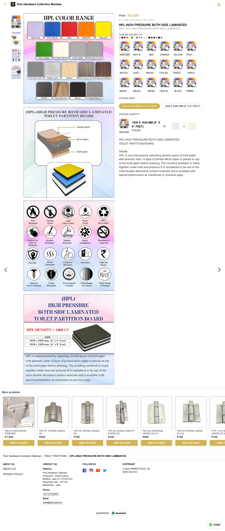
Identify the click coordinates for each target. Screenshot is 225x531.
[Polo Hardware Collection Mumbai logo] (13, 4)
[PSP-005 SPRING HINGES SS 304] (191, 421)
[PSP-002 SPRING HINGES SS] (87, 421)
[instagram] (91, 470)
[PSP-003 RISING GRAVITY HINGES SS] (122, 421)
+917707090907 (51, 493)
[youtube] (98, 470)
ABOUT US (9, 468)
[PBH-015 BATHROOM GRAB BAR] (19, 421)
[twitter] (104, 470)
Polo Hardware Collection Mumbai (39, 4)
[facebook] (84, 470)
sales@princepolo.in (52, 502)
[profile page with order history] (219, 4)
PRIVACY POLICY (13, 474)
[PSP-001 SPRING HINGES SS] (53, 421)
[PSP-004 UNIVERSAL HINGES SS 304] (156, 421)
